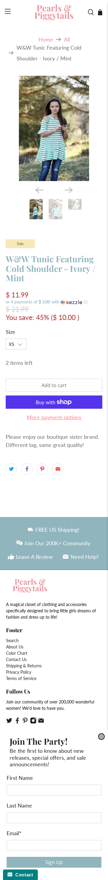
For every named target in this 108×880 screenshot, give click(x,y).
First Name (20, 777)
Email (14, 832)
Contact (22, 874)
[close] (101, 737)
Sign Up (54, 862)
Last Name (19, 805)
